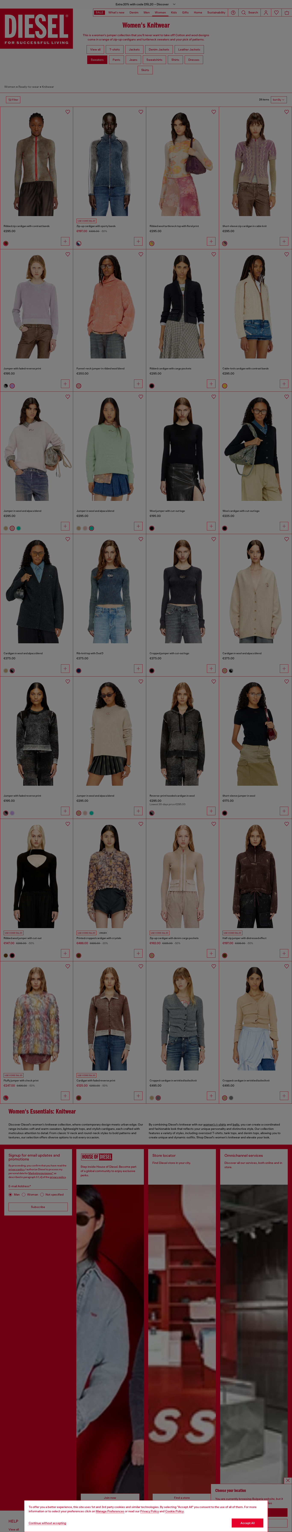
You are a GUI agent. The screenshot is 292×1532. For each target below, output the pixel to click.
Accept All (247, 1523)
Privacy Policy (149, 1511)
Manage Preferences (110, 1511)
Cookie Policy (174, 1511)
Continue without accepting (47, 1523)
